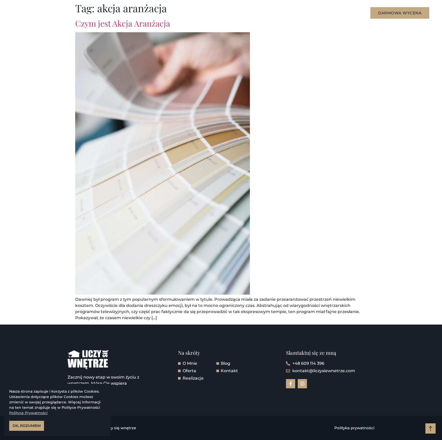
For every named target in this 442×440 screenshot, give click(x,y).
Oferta (178, 12)
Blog (242, 12)
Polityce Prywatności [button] (28, 413)
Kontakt (269, 12)
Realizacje (212, 12)
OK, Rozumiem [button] (27, 425)
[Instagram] (302, 383)
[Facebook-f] (290, 383)
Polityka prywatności (354, 427)
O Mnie (150, 12)
